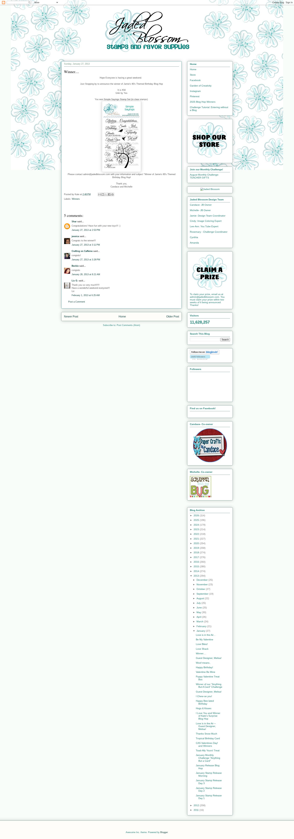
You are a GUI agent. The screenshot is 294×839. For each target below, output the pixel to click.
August (201, 598)
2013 (197, 575)
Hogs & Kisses (203, 708)
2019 (197, 548)
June (199, 607)
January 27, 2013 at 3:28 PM (86, 259)
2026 (197, 515)
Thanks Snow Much (206, 733)
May (199, 612)
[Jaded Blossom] (210, 189)
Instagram (195, 91)
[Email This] (99, 194)
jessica (75, 236)
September (203, 593)
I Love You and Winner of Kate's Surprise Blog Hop (208, 716)
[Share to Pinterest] (112, 194)
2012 (197, 805)
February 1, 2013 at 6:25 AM (86, 295)
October (201, 589)
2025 (197, 520)
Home (122, 316)
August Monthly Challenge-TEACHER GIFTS (204, 176)
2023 (197, 529)
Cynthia (194, 237)
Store (193, 74)
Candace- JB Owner (201, 204)
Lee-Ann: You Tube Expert (204, 226)
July (199, 603)
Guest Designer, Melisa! (209, 658)
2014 (197, 571)
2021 (197, 538)
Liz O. (75, 280)
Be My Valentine (204, 639)
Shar (74, 221)
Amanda (194, 242)
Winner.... (201, 653)
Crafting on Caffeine (82, 251)
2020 (197, 543)
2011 (196, 810)
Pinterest (194, 96)
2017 (197, 557)
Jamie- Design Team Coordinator (207, 215)
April (199, 617)
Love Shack (202, 648)
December (202, 579)
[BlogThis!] (102, 194)
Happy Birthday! (204, 667)
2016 (197, 561)
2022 (197, 534)
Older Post (172, 316)
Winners (76, 199)
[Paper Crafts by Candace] (210, 461)
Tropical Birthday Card (208, 738)
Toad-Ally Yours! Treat (207, 750)
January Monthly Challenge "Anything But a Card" (208, 758)
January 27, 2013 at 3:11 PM (86, 245)
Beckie (75, 266)
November (202, 584)
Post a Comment (76, 301)
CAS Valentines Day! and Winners (207, 744)
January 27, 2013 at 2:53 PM (86, 230)
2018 (197, 552)
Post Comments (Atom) (128, 325)
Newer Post (71, 316)
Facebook (195, 80)
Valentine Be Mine (205, 672)
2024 (197, 524)
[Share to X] (106, 194)
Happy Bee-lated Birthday (205, 702)
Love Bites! (202, 644)
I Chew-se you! (204, 696)
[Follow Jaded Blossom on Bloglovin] (204, 353)
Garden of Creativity (200, 85)
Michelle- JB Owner (200, 210)
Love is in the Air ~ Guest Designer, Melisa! (206, 726)
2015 (197, 566)
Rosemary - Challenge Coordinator (208, 231)
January (201, 630)
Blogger (164, 832)
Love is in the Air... (205, 635)
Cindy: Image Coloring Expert (206, 221)
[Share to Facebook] (109, 194)
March (200, 621)
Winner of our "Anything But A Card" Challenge (209, 685)
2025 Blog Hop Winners (202, 101)
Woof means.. (203, 662)
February (202, 626)
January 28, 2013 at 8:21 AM (86, 274)
